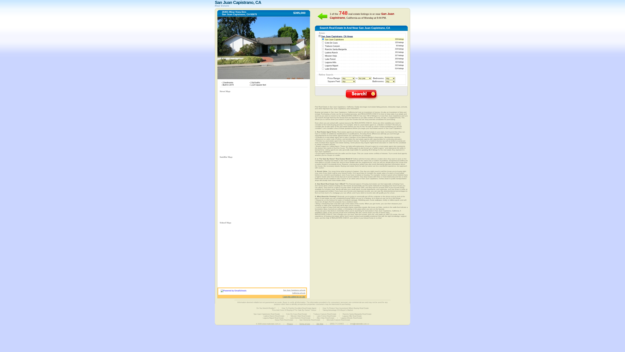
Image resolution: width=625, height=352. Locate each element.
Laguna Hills (330, 62)
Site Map (319, 324)
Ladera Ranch (331, 52)
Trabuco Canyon (332, 46)
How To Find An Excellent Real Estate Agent (299, 308)
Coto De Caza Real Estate (296, 314)
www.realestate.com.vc (271, 324)
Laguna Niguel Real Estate (273, 318)
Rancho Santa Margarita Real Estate (357, 314)
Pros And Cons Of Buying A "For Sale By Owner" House (294, 310)
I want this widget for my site (294, 297)
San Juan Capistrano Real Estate (267, 314)
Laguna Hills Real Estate (352, 316)
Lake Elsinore (331, 69)
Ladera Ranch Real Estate (274, 316)
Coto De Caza (331, 43)
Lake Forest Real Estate (326, 316)
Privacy (290, 324)
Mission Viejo (331, 56)
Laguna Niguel (331, 66)
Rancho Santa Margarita (336, 49)
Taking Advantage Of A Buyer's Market (338, 310)
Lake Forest (330, 59)
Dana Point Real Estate (284, 320)
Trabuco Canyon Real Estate (324, 314)
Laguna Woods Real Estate (351, 318)
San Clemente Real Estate (309, 320)
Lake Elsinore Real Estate (300, 318)
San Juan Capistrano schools (294, 290)
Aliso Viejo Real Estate (325, 318)
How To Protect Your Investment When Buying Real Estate (346, 308)
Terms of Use (304, 324)
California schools (298, 293)
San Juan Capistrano (364, 39)
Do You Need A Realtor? (266, 308)
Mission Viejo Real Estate (301, 316)
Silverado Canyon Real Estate (338, 320)
